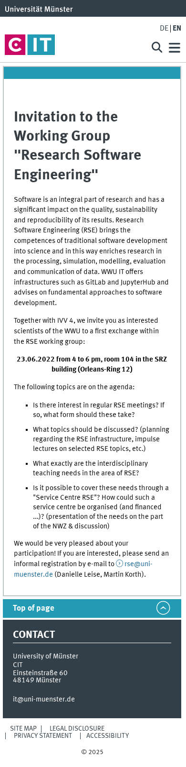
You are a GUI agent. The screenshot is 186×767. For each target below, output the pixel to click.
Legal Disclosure (77, 728)
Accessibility (107, 736)
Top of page (33, 608)
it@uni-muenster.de (44, 699)
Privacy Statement (43, 736)
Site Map (23, 728)
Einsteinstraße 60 (40, 673)
